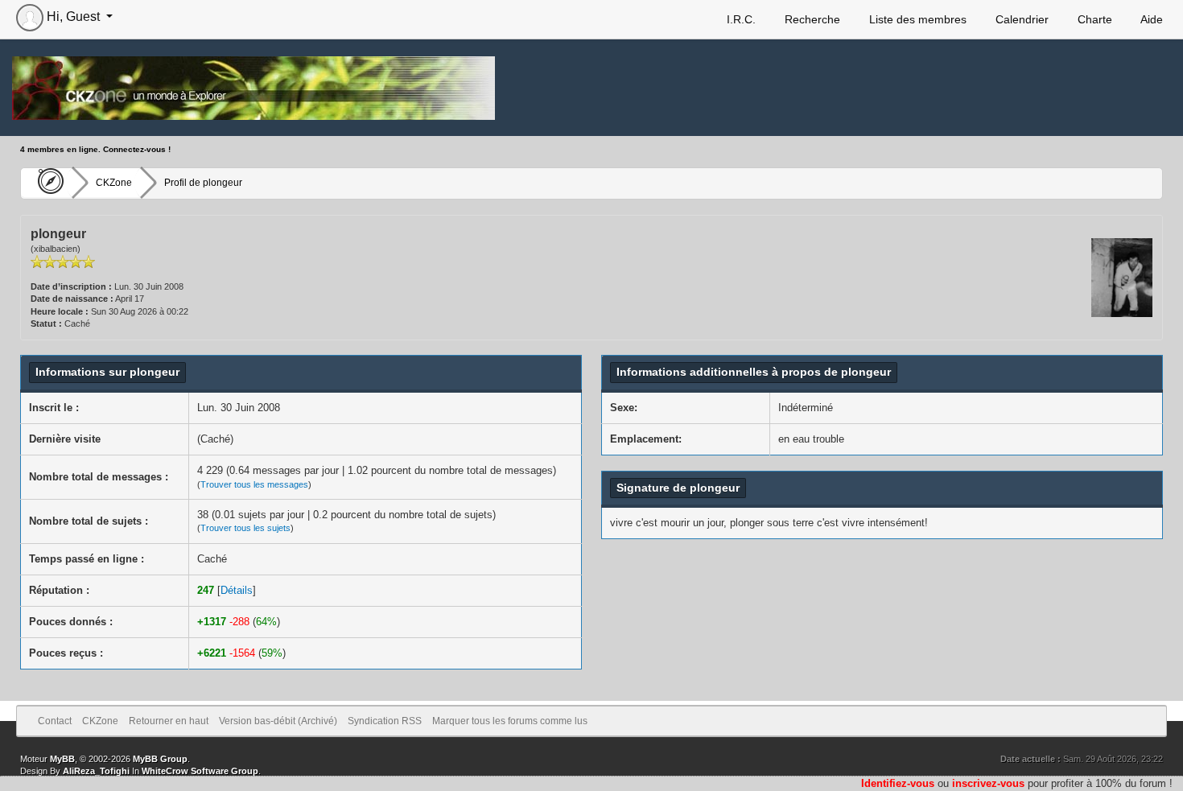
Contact (55, 721)
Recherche (810, 19)
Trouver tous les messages (254, 484)
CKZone (114, 182)
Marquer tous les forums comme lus (509, 721)
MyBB (62, 759)
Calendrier (1020, 19)
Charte (1093, 19)
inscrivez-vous (988, 783)
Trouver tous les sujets (245, 528)
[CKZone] (46, 182)
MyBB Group (160, 759)
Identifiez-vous (897, 783)
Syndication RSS (385, 721)
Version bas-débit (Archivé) (278, 721)
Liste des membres (916, 19)
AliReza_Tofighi (96, 771)
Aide (1150, 19)
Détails (237, 590)
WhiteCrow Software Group (200, 771)
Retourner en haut (168, 721)
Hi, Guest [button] (73, 16)
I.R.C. (739, 19)
